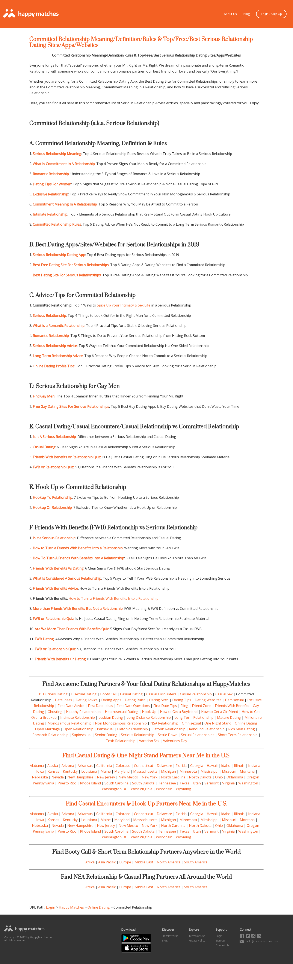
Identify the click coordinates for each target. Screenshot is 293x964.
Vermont (211, 783)
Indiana (254, 765)
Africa (90, 862)
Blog (246, 14)
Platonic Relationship (168, 729)
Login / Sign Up (271, 14)
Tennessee (167, 783)
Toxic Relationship (120, 740)
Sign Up (220, 940)
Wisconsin (164, 789)
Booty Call (108, 694)
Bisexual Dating (84, 694)
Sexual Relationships (197, 734)
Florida (181, 765)
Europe (125, 862)
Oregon (253, 777)
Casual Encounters (161, 694)
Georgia (196, 765)
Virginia (228, 783)
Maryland (122, 771)
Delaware (164, 765)
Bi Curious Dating (53, 694)
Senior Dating (106, 734)
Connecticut (143, 765)
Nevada (57, 777)
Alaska (52, 765)
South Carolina (116, 783)
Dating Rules (135, 700)
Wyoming (183, 789)
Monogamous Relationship (69, 723)
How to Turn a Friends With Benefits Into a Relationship (114, 598)
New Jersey (106, 777)
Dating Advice (87, 700)
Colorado (123, 765)
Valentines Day (175, 740)
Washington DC (114, 789)
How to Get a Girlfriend (219, 711)
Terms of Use (197, 936)
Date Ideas (63, 700)
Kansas (53, 771)
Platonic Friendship (132, 729)
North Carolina (173, 777)
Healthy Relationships (83, 711)
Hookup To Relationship (52, 497)
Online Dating (246, 723)
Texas (184, 783)
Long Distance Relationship (149, 717)
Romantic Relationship (50, 734)
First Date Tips (165, 705)
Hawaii (212, 765)
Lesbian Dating (110, 717)
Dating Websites (208, 700)
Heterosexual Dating (121, 711)
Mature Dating (229, 717)
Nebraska (40, 777)
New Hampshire (80, 777)
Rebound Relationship (207, 729)
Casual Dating (131, 694)
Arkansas (85, 765)
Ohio (219, 777)
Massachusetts (145, 771)
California (104, 765)
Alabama (37, 765)
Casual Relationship (196, 694)
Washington (248, 783)
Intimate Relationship (77, 717)
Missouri (229, 771)
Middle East (144, 862)
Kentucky (70, 771)
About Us (230, 14)
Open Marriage (47, 729)
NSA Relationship (164, 723)
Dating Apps (111, 700)
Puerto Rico (67, 783)
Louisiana (89, 771)
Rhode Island (90, 783)
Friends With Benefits (232, 705)
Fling (184, 705)
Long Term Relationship (193, 717)
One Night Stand (217, 723)
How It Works (170, 936)
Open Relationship (78, 729)
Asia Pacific (107, 862)
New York (149, 777)
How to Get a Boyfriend (179, 711)
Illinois (239, 765)
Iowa (40, 771)
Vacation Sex (149, 740)
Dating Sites (159, 700)
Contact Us (222, 945)
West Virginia (141, 789)
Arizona (68, 765)
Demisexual (234, 700)
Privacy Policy (197, 940)
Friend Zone (201, 705)
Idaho (225, 765)
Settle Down (167, 734)
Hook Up (149, 711)
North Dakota (200, 777)
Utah (197, 783)
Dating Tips (181, 700)
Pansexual (105, 729)
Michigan (168, 771)
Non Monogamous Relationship (121, 723)
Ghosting (55, 711)
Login (50, 907)
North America (168, 862)
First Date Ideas (100, 705)
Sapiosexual (81, 734)
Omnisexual (191, 723)
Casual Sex (224, 694)
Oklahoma (235, 777)
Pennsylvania (43, 783)
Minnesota (188, 771)
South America (195, 862)
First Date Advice (71, 705)
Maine (106, 771)
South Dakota (143, 783)
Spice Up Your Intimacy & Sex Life (123, 305)
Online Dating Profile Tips (53, 366)
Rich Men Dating (241, 729)
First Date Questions (133, 705)
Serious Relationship (137, 734)
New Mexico (128, 777)
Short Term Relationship (238, 734)
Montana (247, 771)
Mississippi (209, 771)
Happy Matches (71, 907)
